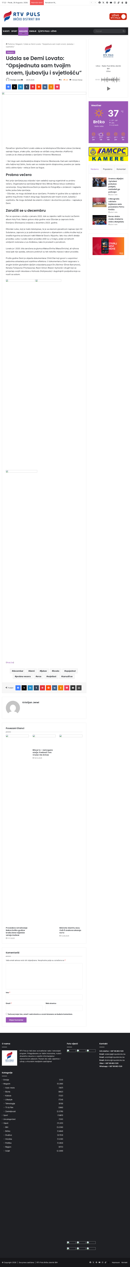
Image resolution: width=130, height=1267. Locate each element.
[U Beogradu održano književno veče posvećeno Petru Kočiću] (100, 202)
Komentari (121, 169)
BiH (6, 1127)
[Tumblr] (26, 86)
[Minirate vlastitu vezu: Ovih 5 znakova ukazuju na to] (70, 830)
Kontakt (124, 1262)
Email (9, 1003)
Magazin (23, 31)
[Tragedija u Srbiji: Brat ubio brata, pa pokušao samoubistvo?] (71, 1144)
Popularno (107, 169)
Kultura (8, 1096)
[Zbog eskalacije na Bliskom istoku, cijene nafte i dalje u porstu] (81, 1051)
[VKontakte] (44, 86)
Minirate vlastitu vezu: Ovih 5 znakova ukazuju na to (70, 930)
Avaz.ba (9, 662)
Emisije (32, 31)
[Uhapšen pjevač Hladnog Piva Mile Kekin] (91, 1243)
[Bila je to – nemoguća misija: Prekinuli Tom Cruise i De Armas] (44, 741)
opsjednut (71, 671)
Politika (8, 1143)
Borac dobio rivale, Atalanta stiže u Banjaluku (116, 219)
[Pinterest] (32, 86)
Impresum (116, 1262)
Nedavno (95, 169)
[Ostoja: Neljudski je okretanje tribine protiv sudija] (91, 1249)
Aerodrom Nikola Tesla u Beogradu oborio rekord (64, 3)
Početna (10, 44)
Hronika (8, 1139)
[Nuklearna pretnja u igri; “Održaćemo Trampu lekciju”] (81, 1249)
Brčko (7, 1131)
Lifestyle (8, 1099)
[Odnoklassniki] (51, 86)
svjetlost (52, 676)
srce (39, 676)
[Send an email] (22, 80)
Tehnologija (10, 1103)
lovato (56, 671)
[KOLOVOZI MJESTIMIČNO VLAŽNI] (71, 1249)
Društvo (8, 1135)
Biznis (7, 1092)
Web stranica (51, 1003)
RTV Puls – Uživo (48, 31)
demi (32, 671)
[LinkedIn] (20, 86)
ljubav (44, 671)
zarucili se (68, 676)
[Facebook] (8, 86)
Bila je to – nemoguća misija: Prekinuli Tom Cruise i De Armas (43, 752)
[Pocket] (57, 86)
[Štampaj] (79, 687)
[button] (108, 89)
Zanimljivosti (10, 1111)
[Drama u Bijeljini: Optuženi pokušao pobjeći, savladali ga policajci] (100, 182)
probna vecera (23, 676)
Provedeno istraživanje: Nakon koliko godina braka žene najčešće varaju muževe (17, 931)
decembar (18, 671)
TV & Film (9, 1107)
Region (8, 1147)
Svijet (7, 1151)
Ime (8, 992)
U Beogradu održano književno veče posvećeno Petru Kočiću (116, 204)
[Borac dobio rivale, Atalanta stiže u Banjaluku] (100, 220)
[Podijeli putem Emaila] (72, 687)
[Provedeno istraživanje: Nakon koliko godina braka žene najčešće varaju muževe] (17, 830)
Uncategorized (9, 1119)
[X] (14, 86)
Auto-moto (10, 1088)
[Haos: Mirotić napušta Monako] (71, 1243)
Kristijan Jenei (15, 80)
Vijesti (6, 31)
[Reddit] (38, 86)
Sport (14, 31)
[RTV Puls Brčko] (21, 16)
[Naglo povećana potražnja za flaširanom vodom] (81, 1243)
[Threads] (122, 2)
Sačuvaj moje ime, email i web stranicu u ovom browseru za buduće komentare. (40, 1014)
